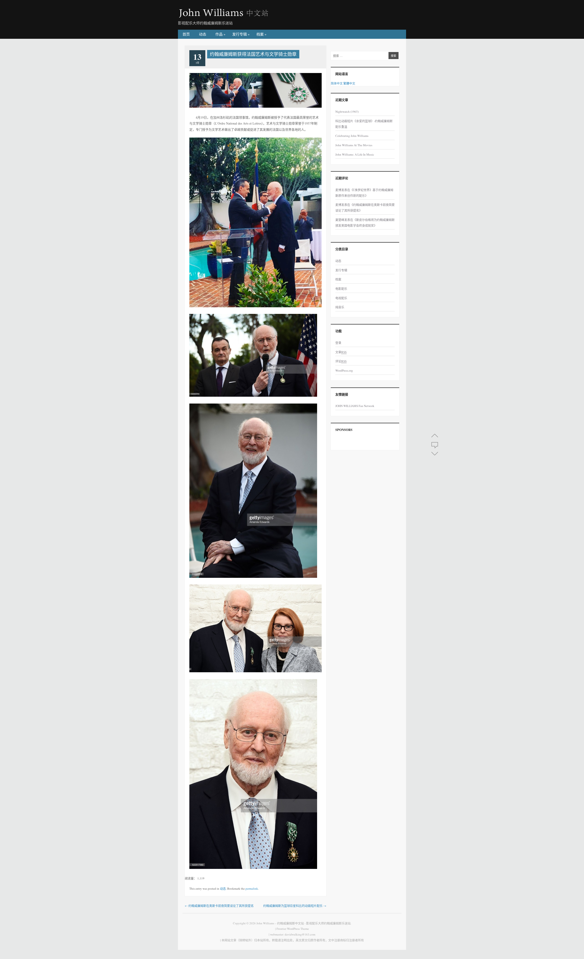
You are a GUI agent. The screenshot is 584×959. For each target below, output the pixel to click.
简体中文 (337, 83)
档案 (261, 34)
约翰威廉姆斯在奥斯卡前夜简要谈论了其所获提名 (219, 906)
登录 (338, 343)
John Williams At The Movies (353, 145)
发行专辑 (241, 34)
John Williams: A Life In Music (354, 154)
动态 (202, 34)
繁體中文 (349, 83)
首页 (186, 34)
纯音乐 (339, 307)
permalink (251, 888)
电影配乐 (341, 289)
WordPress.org (344, 370)
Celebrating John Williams (351, 136)
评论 (341, 361)
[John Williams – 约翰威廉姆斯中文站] (223, 16)
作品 (220, 34)
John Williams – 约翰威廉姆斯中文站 (280, 923)
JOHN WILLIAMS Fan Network (354, 406)
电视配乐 (341, 298)
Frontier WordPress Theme (292, 929)
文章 (341, 352)
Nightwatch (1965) (347, 111)
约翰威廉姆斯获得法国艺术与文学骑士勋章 (253, 54)
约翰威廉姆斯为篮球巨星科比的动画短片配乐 (294, 906)
